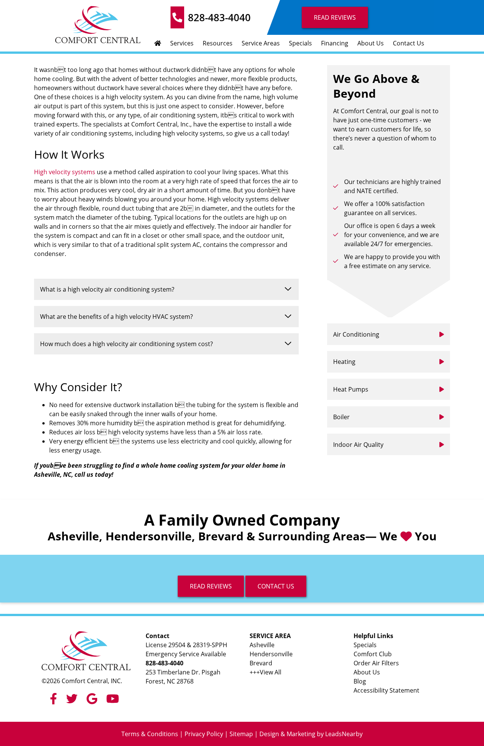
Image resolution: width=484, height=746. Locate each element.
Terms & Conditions (149, 734)
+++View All (265, 672)
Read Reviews (335, 17)
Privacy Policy (204, 734)
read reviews (211, 586)
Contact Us (408, 43)
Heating (344, 361)
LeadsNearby (344, 734)
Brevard (261, 663)
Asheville (262, 645)
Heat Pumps (350, 389)
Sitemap (241, 734)
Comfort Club (373, 654)
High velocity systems (64, 172)
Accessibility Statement (386, 690)
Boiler (341, 417)
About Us (370, 43)
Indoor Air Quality (358, 444)
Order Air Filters (376, 663)
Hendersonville (271, 654)
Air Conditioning (356, 334)
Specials (300, 43)
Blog (360, 681)
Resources (218, 43)
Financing (334, 43)
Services (182, 43)
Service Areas (261, 43)
